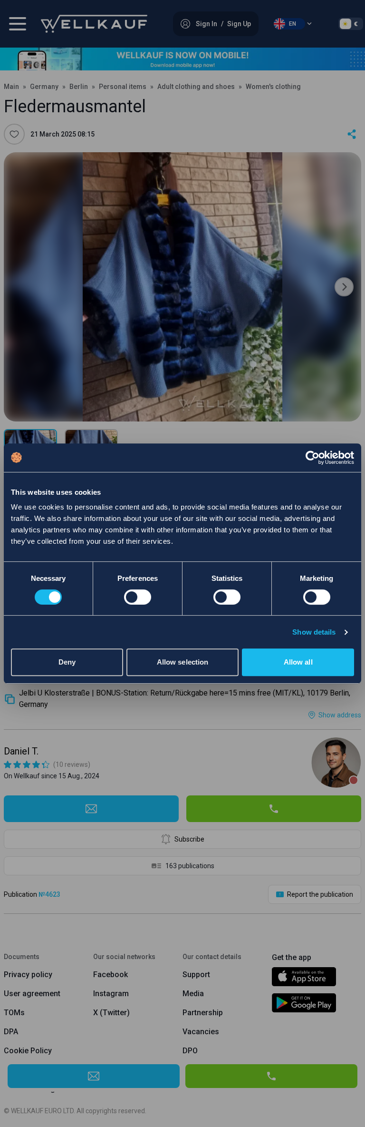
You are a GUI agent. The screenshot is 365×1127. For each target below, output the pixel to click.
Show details (314, 632)
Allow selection (183, 662)
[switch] (137, 597)
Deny (67, 662)
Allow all (298, 662)
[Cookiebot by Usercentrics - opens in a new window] (312, 458)
